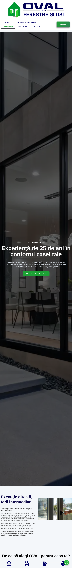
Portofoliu (22, 26)
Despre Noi (8, 26)
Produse (7, 22)
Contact (36, 26)
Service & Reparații (27, 22)
